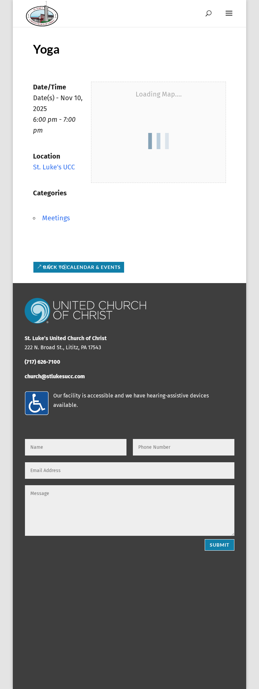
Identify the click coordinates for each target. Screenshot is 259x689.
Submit (219, 545)
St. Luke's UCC (54, 167)
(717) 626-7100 (42, 362)
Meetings (56, 218)
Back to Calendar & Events (82, 267)
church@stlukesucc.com (55, 376)
